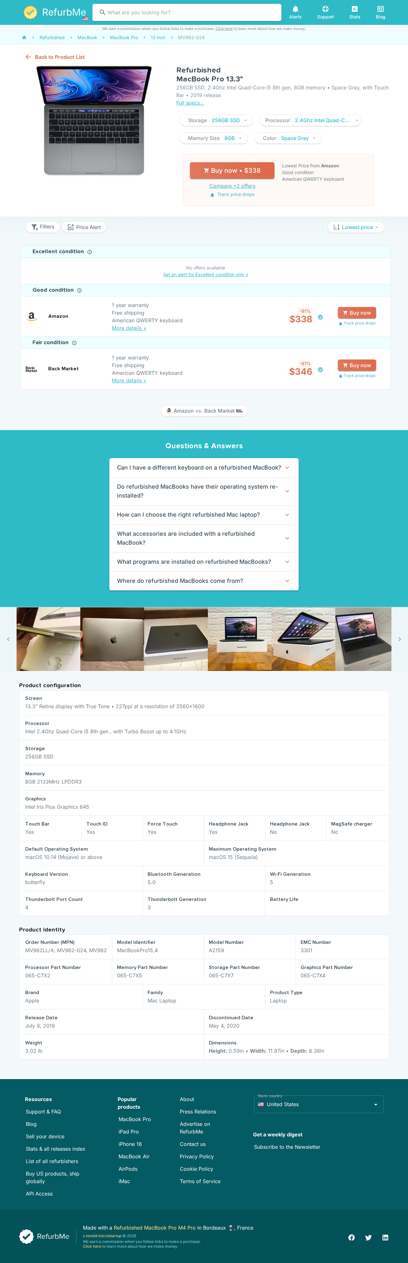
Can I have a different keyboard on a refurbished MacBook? (199, 467)
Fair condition (51, 342)
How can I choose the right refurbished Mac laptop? (188, 514)
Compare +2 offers (232, 186)
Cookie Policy (196, 1169)
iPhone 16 (130, 1144)
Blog (31, 1124)
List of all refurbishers (52, 1161)
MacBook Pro (135, 1119)
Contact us (193, 1144)
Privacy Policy (197, 1156)
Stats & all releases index (55, 1149)
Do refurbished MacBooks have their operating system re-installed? (197, 491)
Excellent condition (59, 252)
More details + (129, 328)
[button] (216, 120)
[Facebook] (351, 1237)
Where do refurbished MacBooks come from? (180, 580)
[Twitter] (368, 1237)
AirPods (128, 1169)
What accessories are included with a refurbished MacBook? (186, 538)
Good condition (54, 290)
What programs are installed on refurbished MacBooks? (194, 561)
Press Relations (198, 1111)
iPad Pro (129, 1131)
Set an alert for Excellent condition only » (205, 274)
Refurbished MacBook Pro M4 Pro (155, 1228)
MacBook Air (134, 1156)
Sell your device (45, 1136)
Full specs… (190, 103)
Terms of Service (200, 1181)
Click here (224, 28)
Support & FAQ (43, 1111)
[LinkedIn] (385, 1237)
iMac (124, 1181)
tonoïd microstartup (103, 1235)
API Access (39, 1193)
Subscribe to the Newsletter (287, 1147)
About (187, 1099)
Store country (270, 1095)
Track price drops (235, 194)
